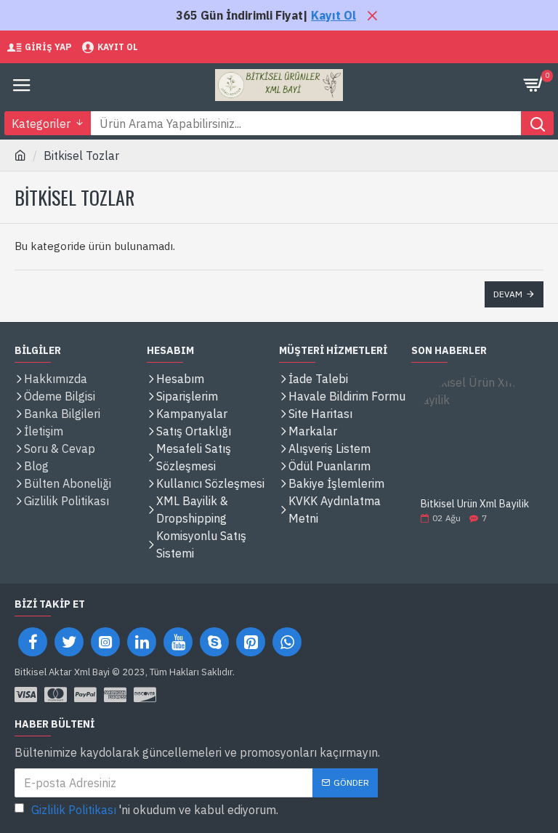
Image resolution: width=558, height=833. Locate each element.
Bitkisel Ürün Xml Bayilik (475, 504)
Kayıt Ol (333, 15)
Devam (507, 294)
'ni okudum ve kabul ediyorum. (154, 809)
